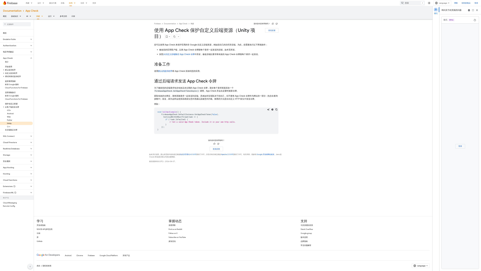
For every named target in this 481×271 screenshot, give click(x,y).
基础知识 (14, 16)
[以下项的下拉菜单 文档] (75, 3)
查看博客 (172, 225)
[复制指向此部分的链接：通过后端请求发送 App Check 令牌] (219, 81)
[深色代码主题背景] (272, 110)
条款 (38, 266)
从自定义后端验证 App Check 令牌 (179, 54)
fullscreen (472, 10)
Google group (306, 233)
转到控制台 (466, 3)
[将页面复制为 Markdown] (174, 37)
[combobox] (412, 3)
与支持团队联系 (307, 225)
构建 (27, 3)
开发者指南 (41, 225)
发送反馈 (271, 30)
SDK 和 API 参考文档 (44, 229)
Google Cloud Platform (109, 255)
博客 (456, 3)
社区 (82, 3)
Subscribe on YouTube (177, 237)
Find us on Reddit (175, 229)
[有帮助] (273, 24)
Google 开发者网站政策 (265, 154)
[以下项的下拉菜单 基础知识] (21, 16)
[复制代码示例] (276, 110)
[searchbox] (17, 24)
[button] (15, 39)
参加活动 (172, 241)
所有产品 (126, 255)
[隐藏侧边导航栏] (30, 266)
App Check (31, 10)
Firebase (157, 24)
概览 (5, 16)
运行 (39, 3)
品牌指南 (304, 241)
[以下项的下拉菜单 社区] (87, 3)
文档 (70, 3)
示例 (73, 16)
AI (27, 16)
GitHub (39, 241)
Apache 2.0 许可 (227, 154)
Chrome (79, 255)
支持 (94, 3)
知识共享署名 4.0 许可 (188, 154)
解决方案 (52, 3)
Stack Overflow (307, 229)
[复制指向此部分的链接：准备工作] (172, 64)
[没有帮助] (276, 24)
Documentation (12, 10)
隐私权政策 (47, 266)
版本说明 (304, 237)
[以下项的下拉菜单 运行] (44, 3)
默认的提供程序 (165, 71)
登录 (476, 3)
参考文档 (63, 16)
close (476, 10)
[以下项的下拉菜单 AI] (31, 16)
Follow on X (173, 233)
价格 (62, 3)
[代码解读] (268, 110)
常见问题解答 (306, 245)
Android (68, 255)
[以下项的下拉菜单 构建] (32, 3)
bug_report (468, 10)
